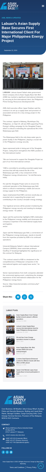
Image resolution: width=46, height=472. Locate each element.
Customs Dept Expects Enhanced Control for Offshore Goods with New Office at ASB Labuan (28, 361)
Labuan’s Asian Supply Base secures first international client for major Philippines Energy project (27, 328)
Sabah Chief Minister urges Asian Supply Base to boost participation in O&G (28, 372)
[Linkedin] (11, 452)
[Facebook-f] (3, 452)
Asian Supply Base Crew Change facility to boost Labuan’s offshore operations (27, 317)
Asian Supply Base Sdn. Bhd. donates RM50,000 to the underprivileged (25, 349)
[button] (43, 6)
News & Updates (13, 18)
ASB (3, 18)
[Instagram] (7, 452)
